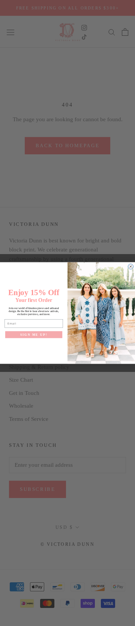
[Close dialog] (131, 266)
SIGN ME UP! (33, 334)
